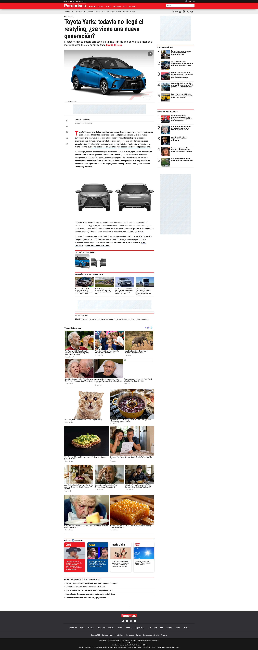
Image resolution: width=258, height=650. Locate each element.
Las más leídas (165, 47)
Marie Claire (101, 628)
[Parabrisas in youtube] (192, 12)
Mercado (117, 6)
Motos (108, 6)
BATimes (186, 628)
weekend (144, 545)
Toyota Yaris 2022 (122, 319)
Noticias (92, 6)
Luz (155, 628)
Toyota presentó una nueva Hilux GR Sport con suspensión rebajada (91, 583)
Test (125, 6)
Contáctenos (119, 635)
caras (74, 545)
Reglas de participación (151, 635)
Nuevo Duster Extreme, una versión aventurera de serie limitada (90, 594)
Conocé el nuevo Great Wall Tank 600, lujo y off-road (86, 598)
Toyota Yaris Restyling (107, 319)
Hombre (119, 628)
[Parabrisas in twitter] (188, 11)
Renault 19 (105, 11)
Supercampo (140, 628)
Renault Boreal (80, 11)
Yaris (132, 319)
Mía (161, 628)
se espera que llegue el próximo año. (134, 147)
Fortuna (111, 628)
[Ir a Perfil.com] (190, 2)
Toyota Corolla (116, 11)
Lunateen (169, 628)
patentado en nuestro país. (98, 245)
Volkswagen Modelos (93, 11)
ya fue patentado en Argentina (104, 147)
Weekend (129, 628)
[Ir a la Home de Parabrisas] (75, 5)
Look (149, 628)
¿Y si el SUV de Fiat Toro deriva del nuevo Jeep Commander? (89, 590)
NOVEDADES (68, 16)
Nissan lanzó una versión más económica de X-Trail (85, 587)
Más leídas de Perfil (167, 112)
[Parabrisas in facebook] (184, 11)
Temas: (77, 319)
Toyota (85, 319)
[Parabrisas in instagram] (180, 11)
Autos (100, 6)
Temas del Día (69, 11)
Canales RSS (95, 635)
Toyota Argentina (142, 319)
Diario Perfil (73, 628)
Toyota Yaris (93, 319)
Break (178, 628)
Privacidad (130, 635)
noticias (97, 545)
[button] (150, 53)
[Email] (67, 144)
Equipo (138, 635)
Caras (82, 628)
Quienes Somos (107, 635)
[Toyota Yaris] (82, 261)
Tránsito (164, 635)
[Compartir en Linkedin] (67, 138)
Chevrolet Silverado (129, 11)
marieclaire (120, 545)
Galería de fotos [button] (114, 45)
